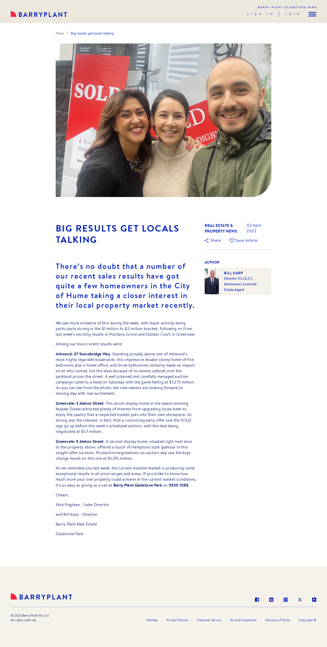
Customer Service (209, 620)
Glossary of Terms (277, 620)
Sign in (261, 14)
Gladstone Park (287, 7)
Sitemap (152, 620)
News (60, 33)
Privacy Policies (177, 620)
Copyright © (307, 620)
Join (293, 14)
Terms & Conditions (243, 620)
